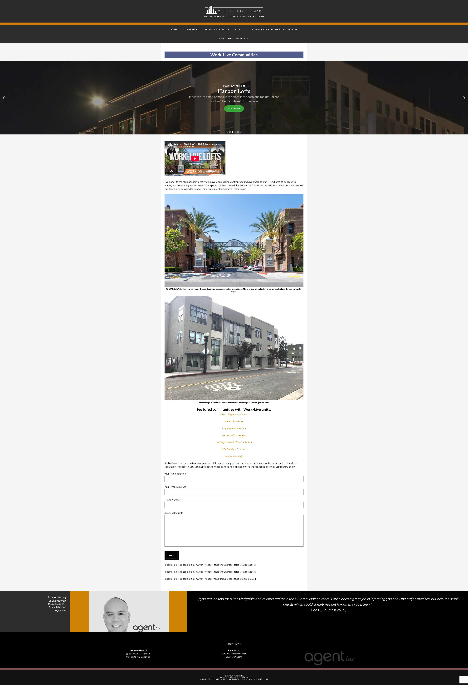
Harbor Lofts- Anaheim (234, 435)
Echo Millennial (262, 679)
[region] (234, 97)
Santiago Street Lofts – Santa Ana (234, 442)
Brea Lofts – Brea (234, 421)
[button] (4, 98)
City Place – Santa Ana (234, 428)
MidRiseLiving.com (234, 10)
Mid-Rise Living (222, 679)
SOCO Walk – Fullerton (234, 449)
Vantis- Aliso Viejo (234, 456)
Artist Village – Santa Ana (234, 414)
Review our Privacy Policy (234, 676)
